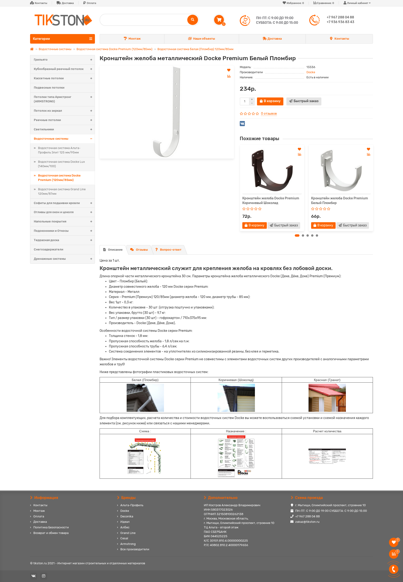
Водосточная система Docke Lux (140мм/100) (61, 164)
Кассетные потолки (49, 78)
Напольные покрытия (50, 221)
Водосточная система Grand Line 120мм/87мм (62, 191)
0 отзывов (269, 114)
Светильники (44, 129)
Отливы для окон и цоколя (53, 212)
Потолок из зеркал (48, 110)
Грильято (41, 59)
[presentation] (240, 187)
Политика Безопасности (51, 527)
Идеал (125, 521)
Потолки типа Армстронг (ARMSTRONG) (52, 99)
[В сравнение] (229, 76)
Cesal (124, 538)
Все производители (134, 549)
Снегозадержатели (48, 249)
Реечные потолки (47, 120)
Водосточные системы (55, 49)
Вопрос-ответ (170, 249)
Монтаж (135, 38)
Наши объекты (204, 38)
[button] (297, 235)
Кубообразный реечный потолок (58, 69)
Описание (115, 249)
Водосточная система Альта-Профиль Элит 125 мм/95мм (59, 150)
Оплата (91, 3)
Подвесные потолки (49, 87)
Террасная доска (46, 240)
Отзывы (142, 249)
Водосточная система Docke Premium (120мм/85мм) (114, 49)
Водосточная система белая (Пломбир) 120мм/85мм (195, 49)
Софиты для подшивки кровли (57, 203)
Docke (310, 72)
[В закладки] (229, 70)
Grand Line (127, 533)
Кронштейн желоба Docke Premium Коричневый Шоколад (270, 200)
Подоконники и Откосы (51, 230)
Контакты (41, 3)
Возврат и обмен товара (51, 533)
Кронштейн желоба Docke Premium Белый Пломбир (339, 200)
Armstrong (128, 544)
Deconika (126, 516)
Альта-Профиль (131, 505)
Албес (124, 527)
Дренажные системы (50, 258)
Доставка (68, 3)
